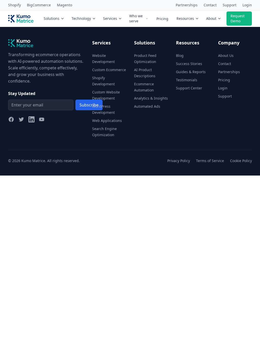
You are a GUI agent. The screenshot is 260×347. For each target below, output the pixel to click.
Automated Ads (147, 106)
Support (229, 5)
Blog (180, 55)
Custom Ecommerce (109, 69)
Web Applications (107, 120)
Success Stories (189, 63)
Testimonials (186, 79)
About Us (226, 55)
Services (110, 18)
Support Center (189, 88)
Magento (64, 5)
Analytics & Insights (151, 98)
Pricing (162, 18)
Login (247, 5)
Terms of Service (210, 160)
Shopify (14, 5)
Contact (210, 5)
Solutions (51, 18)
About (211, 18)
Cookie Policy (241, 160)
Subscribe (89, 105)
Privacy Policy (178, 160)
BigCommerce (39, 5)
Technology (81, 18)
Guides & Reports (191, 71)
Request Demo (238, 18)
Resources (185, 18)
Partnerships (187, 5)
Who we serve (136, 18)
